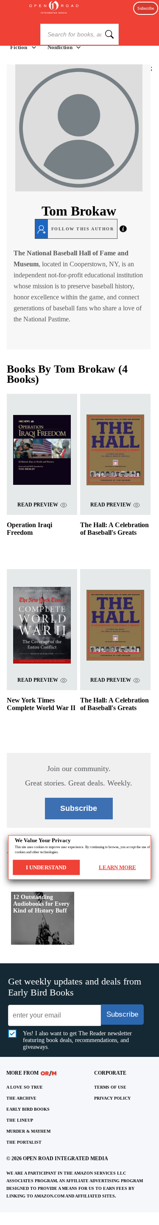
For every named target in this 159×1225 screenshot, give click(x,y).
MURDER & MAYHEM (28, 1131)
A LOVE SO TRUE (24, 1087)
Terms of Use (110, 1087)
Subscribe (145, 8)
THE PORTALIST (24, 1142)
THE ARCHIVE (21, 1098)
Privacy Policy (112, 1098)
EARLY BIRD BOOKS (28, 1109)
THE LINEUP (19, 1120)
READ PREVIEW (37, 505)
